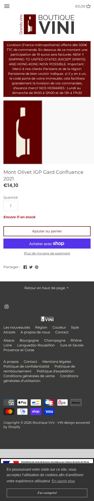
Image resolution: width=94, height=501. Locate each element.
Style (75, 327)
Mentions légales (56, 361)
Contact (62, 332)
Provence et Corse (18, 350)
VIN (60, 422)
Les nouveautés (16, 327)
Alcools (9, 332)
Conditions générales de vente (29, 376)
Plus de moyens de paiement (47, 253)
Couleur (59, 327)
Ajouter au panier (47, 231)
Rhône (76, 340)
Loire (7, 345)
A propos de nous (35, 332)
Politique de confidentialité (26, 366)
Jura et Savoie (72, 345)
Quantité (10, 197)
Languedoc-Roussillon (36, 345)
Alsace (8, 340)
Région (41, 327)
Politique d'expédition (55, 371)
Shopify (14, 427)
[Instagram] (6, 306)
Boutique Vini (44, 422)
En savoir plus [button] (63, 481)
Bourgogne (29, 340)
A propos (10, 361)
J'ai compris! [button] (47, 493)
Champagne (54, 340)
